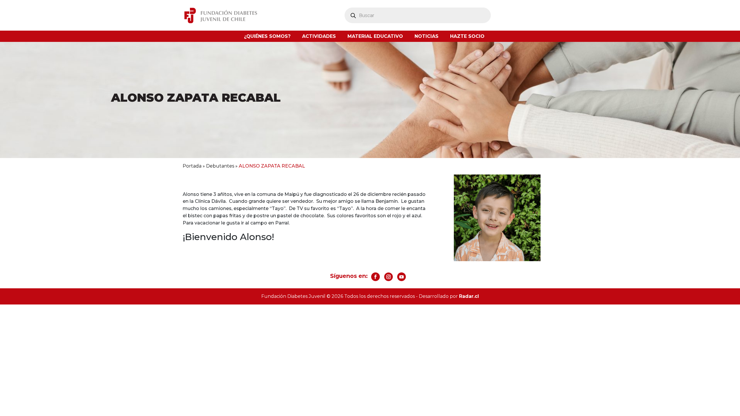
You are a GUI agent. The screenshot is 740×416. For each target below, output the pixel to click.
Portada (192, 166)
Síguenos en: (349, 275)
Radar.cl (469, 296)
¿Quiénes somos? (267, 36)
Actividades (319, 36)
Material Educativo (375, 36)
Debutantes (220, 166)
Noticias (427, 36)
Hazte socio (467, 36)
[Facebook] (375, 276)
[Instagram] (388, 276)
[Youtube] (401, 276)
